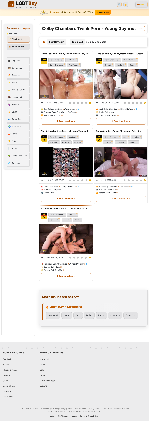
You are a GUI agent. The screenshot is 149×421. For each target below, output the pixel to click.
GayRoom (71, 60)
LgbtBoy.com (56, 41)
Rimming (132, 142)
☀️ (125, 4)
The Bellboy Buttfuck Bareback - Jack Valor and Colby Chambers (66, 131)
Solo (78, 315)
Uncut (5, 380)
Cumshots (120, 142)
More (141, 29)
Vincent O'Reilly (77, 264)
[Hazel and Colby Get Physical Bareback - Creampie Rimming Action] (120, 84)
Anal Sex (53, 142)
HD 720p (57, 115)
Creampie (115, 315)
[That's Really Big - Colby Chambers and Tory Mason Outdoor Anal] (66, 84)
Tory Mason (73, 65)
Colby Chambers (56, 65)
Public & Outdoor (47, 380)
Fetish (89, 315)
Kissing (132, 65)
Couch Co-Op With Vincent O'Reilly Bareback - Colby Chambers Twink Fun (66, 208)
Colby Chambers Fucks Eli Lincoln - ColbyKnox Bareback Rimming (121, 131)
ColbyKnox (109, 112)
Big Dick (65, 142)
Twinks (6, 364)
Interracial (53, 315)
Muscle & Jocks (10, 370)
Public (101, 315)
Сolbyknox (57, 189)
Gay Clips (130, 315)
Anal (125, 137)
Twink (77, 220)
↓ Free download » (66, 121)
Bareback (120, 65)
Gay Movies (8, 396)
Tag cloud (77, 41)
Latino (67, 315)
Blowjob (108, 65)
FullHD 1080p (111, 115)
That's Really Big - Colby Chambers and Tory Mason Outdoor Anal (66, 53)
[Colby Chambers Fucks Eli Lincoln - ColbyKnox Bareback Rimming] (120, 162)
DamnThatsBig (56, 60)
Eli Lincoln (125, 186)
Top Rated (15, 39)
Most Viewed (17, 46)
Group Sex (7, 391)
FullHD (52, 192)
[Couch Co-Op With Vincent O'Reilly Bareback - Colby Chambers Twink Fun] (66, 239)
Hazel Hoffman (129, 60)
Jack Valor (53, 186)
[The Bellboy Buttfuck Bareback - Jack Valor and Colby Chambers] (66, 162)
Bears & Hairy (9, 386)
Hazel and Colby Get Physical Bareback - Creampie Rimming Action (121, 53)
